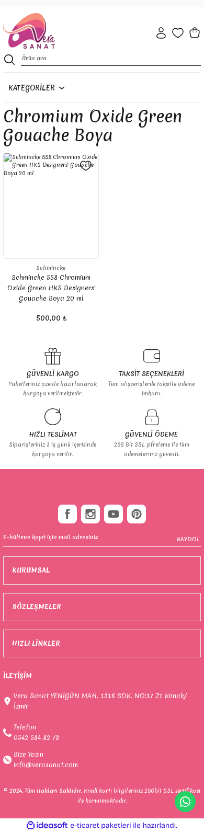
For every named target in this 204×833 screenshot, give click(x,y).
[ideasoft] (47, 825)
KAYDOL (188, 539)
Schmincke (51, 267)
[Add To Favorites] (86, 165)
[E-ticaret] (100, 825)
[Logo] (29, 31)
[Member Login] (161, 33)
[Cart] (194, 33)
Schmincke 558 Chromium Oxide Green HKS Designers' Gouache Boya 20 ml (51, 288)
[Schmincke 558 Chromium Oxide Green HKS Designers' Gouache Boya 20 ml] (51, 205)
